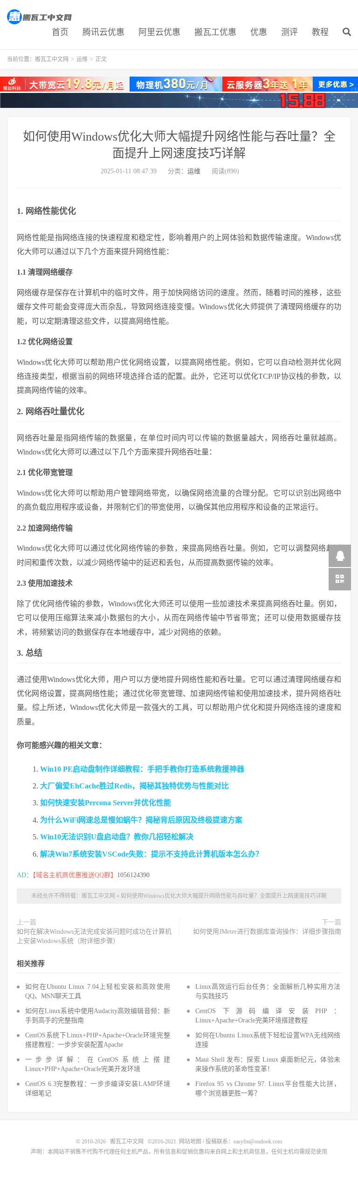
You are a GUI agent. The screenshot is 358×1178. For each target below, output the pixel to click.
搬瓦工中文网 (40, 16)
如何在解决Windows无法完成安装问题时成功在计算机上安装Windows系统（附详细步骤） (94, 936)
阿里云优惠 (159, 32)
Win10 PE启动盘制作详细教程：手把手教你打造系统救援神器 (142, 769)
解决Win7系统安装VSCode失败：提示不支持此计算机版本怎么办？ (151, 854)
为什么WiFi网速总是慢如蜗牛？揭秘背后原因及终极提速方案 (141, 820)
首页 (60, 32)
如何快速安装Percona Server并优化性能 (105, 803)
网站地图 (190, 1141)
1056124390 (133, 875)
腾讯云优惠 (103, 32)
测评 (289, 32)
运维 (82, 59)
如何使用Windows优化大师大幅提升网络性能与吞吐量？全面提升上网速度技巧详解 (224, 896)
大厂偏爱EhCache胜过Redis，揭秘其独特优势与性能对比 (134, 786)
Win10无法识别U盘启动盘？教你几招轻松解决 (116, 837)
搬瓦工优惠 (215, 32)
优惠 (258, 32)
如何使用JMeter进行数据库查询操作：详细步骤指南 (267, 931)
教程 (320, 32)
